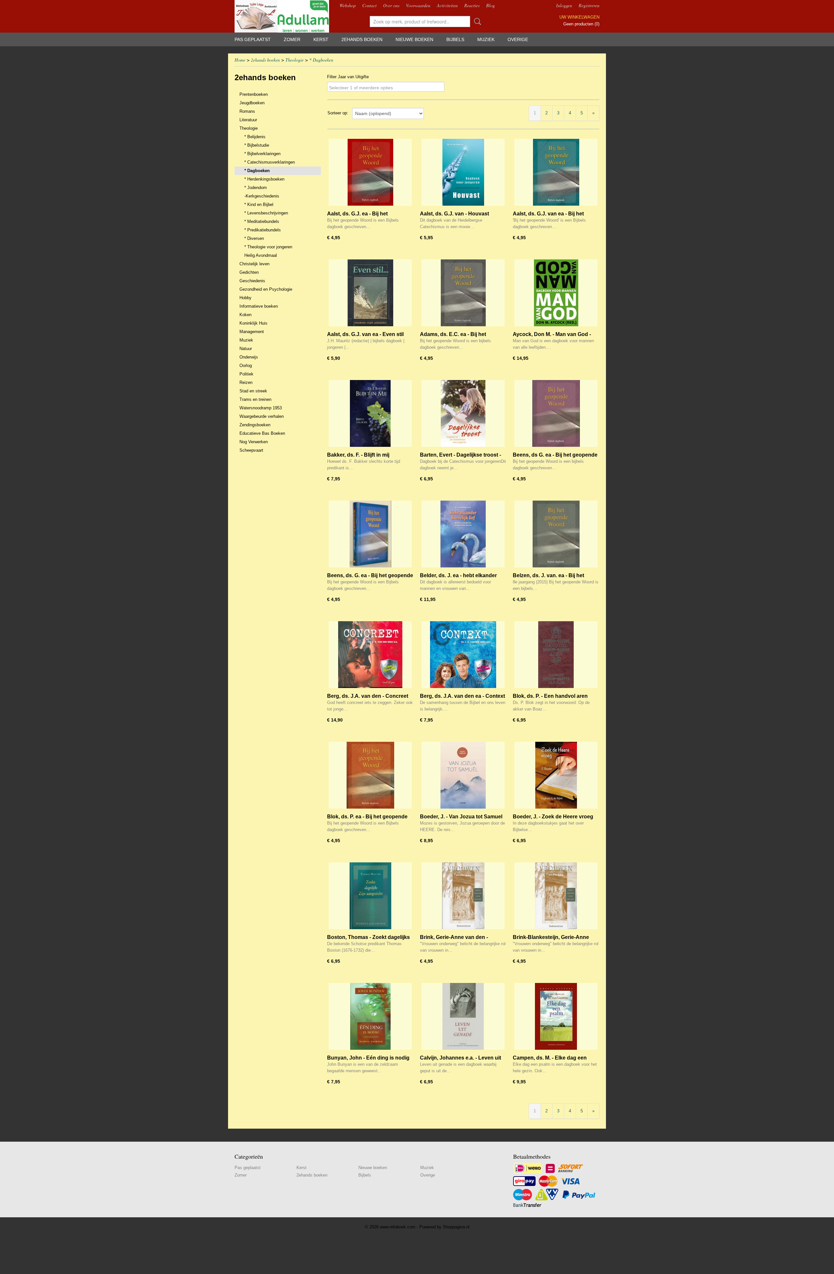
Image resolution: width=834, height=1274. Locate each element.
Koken (245, 314)
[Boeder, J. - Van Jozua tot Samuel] (463, 775)
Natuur (245, 348)
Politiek (246, 374)
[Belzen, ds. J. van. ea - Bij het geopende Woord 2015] (555, 534)
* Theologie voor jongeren (268, 246)
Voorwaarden (418, 5)
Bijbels (455, 39)
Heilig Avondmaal (260, 255)
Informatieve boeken (258, 306)
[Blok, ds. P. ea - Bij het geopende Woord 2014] (370, 775)
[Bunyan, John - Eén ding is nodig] (370, 1016)
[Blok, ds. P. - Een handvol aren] (555, 654)
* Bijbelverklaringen (262, 153)
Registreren (589, 5)
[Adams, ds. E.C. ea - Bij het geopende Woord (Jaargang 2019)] (463, 292)
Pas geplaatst (253, 39)
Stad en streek (253, 390)
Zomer (292, 39)
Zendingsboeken (254, 424)
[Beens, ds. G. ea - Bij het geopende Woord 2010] (370, 534)
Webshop (347, 5)
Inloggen (564, 5)
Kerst (320, 39)
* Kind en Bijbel (258, 204)
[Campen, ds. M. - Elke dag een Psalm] (555, 1016)
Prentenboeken (253, 94)
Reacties (472, 5)
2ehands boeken (361, 39)
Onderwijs (248, 357)
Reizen (245, 382)
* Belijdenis (255, 136)
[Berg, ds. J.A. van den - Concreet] (370, 654)
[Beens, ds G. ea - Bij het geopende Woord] (555, 413)
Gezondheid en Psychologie (265, 289)
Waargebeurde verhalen (261, 416)
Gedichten (249, 272)
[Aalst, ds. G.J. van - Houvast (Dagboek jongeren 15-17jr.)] (463, 172)
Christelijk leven (254, 263)
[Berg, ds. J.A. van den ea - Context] (463, 654)
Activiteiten (447, 5)
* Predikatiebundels (262, 229)
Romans (247, 111)
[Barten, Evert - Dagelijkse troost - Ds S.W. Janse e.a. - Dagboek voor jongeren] (463, 413)
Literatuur (248, 119)
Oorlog (245, 365)
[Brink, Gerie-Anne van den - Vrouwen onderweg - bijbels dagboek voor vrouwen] (463, 895)
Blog (490, 5)
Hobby (245, 297)
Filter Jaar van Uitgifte (348, 76)
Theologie (294, 60)
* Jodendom (255, 187)
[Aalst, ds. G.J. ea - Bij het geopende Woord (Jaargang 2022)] (370, 172)
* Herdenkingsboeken (264, 179)
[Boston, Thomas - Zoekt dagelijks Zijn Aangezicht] (370, 895)
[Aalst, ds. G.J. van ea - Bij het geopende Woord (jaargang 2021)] (555, 172)
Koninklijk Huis (253, 323)
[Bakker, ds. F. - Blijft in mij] (370, 413)
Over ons (391, 5)
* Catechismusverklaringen (269, 162)
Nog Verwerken (253, 441)
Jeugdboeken (252, 102)
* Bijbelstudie (256, 145)
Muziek (486, 39)
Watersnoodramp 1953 (260, 407)
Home (240, 60)
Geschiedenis (252, 280)
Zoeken (476, 21)
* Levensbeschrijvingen (266, 213)
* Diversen (254, 238)
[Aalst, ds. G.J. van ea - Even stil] (370, 292)
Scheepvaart (251, 450)
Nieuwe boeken (414, 39)
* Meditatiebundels (261, 221)
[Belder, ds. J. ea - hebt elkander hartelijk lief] (463, 534)
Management (251, 331)
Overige (518, 39)
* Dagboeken (321, 60)
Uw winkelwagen (579, 17)
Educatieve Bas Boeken (262, 433)
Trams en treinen (255, 399)
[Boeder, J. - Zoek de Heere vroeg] (555, 775)
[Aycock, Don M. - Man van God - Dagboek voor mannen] (555, 292)
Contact (369, 5)
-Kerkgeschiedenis (261, 196)
